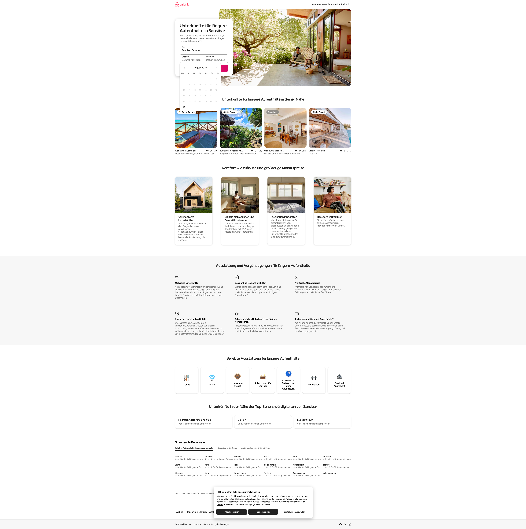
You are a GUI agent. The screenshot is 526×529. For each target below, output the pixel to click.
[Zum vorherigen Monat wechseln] (184, 68)
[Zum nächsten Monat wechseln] (216, 68)
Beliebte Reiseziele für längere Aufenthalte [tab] (194, 448)
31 (184, 107)
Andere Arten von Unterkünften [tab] (255, 448)
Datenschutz (200, 524)
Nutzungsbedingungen (219, 524)
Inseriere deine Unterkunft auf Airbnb (330, 4)
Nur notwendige (263, 512)
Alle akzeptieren (231, 512)
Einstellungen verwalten (294, 512)
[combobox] (204, 50)
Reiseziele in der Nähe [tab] (227, 448)
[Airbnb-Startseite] (182, 4)
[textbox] (192, 60)
